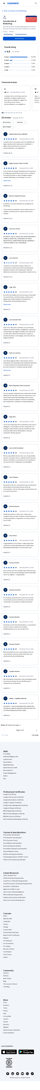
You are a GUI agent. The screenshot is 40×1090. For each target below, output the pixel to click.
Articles (5, 1022)
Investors (6, 1005)
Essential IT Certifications (11, 886)
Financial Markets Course (11, 851)
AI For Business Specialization (12, 838)
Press (5, 1003)
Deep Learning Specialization (12, 846)
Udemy (5, 957)
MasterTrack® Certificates (11, 935)
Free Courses (7, 955)
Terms (5, 1008)
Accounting (6, 754)
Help (4, 1014)
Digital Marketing (8, 765)
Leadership (6, 921)
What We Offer (7, 919)
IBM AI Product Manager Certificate (14, 814)
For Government (8, 944)
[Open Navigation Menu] (4, 3)
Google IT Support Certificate (12, 803)
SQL (4, 779)
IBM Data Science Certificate (12, 816)
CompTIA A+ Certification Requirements (15, 881)
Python (5, 776)
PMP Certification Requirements (13, 895)
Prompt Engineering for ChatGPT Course (15, 857)
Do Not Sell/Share (8, 1033)
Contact (5, 1019)
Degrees (6, 938)
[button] (11, 725)
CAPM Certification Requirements (13, 878)
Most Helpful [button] (7, 127)
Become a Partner (8, 949)
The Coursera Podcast (10, 984)
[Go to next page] (36, 730)
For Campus (7, 946)
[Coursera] (12, 3)
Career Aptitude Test (9, 875)
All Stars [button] (20, 122)
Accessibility (7, 1016)
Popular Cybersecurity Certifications (14, 897)
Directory (6, 1025)
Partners (6, 976)
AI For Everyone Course (10, 840)
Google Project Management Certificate (15, 805)
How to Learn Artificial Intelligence (13, 892)
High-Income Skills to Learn (11, 889)
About (5, 916)
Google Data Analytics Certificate (13, 800)
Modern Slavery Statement (11, 1030)
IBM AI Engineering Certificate (12, 811)
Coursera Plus (7, 930)
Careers (5, 924)
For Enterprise (7, 941)
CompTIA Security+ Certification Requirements (17, 884)
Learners (6, 973)
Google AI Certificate (9, 794)
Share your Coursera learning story (14, 900)
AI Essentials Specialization (11, 835)
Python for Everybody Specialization (14, 860)
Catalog (5, 927)
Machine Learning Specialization (13, 854)
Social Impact (7, 952)
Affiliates (6, 1027)
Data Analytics (7, 762)
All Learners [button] (7, 122)
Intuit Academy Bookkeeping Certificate (15, 819)
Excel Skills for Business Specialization (15, 849)
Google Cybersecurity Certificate (13, 797)
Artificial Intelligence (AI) (10, 757)
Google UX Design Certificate (12, 808)
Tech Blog (6, 987)
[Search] (35, 3)
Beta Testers (7, 979)
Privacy (5, 1011)
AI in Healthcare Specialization (12, 843)
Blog (4, 981)
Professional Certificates (11, 932)
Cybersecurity (7, 759)
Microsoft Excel (8, 770)
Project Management (9, 773)
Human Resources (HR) (10, 768)
